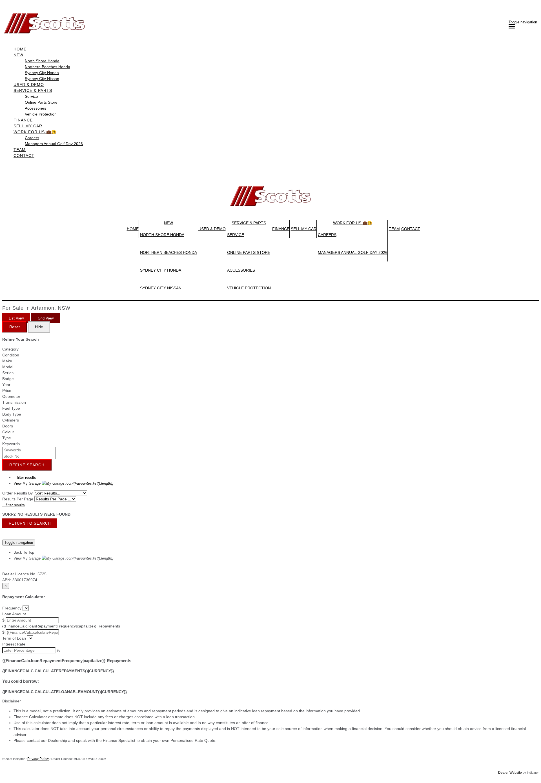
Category (10, 349)
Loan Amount (14, 614)
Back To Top (24, 552)
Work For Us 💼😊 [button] (35, 132)
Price (6, 390)
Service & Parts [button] (33, 90)
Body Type (11, 414)
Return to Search (30, 523)
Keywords (11, 444)
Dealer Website (510, 773)
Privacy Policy (38, 759)
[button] (270, 701)
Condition (10, 355)
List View (16, 318)
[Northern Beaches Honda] (11, 169)
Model (7, 367)
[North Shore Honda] (5, 169)
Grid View (46, 318)
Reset (14, 327)
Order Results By (17, 493)
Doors (7, 426)
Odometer (11, 396)
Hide (39, 327)
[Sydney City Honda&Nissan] (17, 169)
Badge (8, 378)
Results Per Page (17, 499)
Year (6, 384)
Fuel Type (11, 408)
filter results (25, 477)
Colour (8, 432)
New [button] (18, 55)
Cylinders (10, 420)
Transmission (14, 402)
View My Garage (63, 483)
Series (8, 373)
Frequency (11, 608)
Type (6, 438)
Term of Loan (14, 638)
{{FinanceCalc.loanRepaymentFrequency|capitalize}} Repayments (61, 626)
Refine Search (27, 465)
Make (7, 361)
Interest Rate (13, 644)
